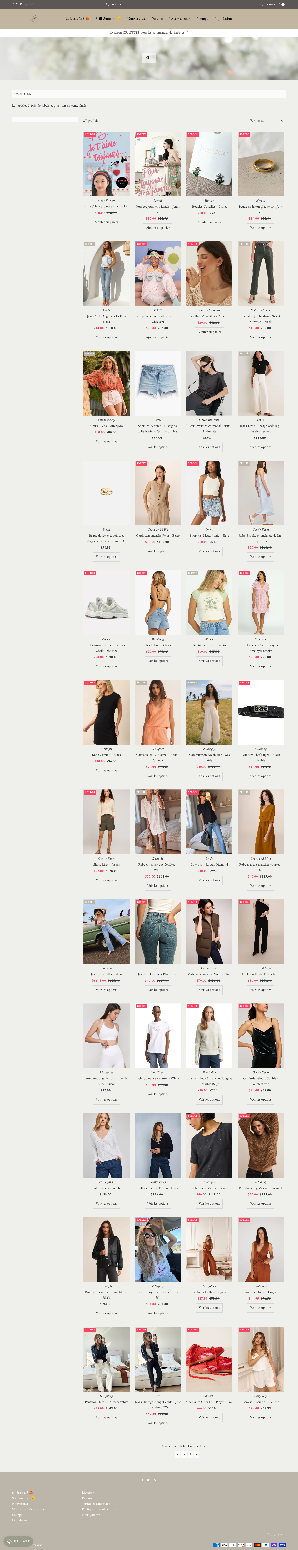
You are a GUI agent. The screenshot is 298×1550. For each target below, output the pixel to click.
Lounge (202, 19)
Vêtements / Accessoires (170, 19)
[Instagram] (17, 4)
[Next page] (196, 1454)
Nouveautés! (136, 19)
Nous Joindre (91, 1515)
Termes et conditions (96, 1504)
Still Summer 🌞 (108, 19)
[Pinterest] (21, 4)
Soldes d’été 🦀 (78, 19)
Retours (87, 1498)
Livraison (88, 1493)
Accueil (18, 94)
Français (269, 4)
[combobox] (149, 4)
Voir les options (260, 228)
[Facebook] (13, 4)
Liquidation (223, 19)
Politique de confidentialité (100, 1510)
